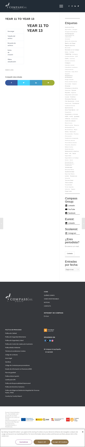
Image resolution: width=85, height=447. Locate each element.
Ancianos (67, 39)
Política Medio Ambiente (12, 347)
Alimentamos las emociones (69, 36)
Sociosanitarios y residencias (69, 164)
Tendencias (73, 176)
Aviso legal (8, 358)
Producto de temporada (71, 138)
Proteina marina (70, 140)
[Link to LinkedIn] (75, 6)
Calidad (71, 52)
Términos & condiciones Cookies (15, 351)
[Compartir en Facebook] (11, 82)
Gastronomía (69, 107)
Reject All (42, 442)
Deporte (67, 73)
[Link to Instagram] (72, 6)
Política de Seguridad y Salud (14, 340)
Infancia (67, 118)
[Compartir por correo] (48, 82)
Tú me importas (69, 187)
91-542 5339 (49, 352)
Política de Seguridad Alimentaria (15, 337)
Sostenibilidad (69, 171)
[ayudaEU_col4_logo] (57, 419)
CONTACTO (47, 306)
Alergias (74, 29)
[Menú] (60, 6)
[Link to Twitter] (78, 6)
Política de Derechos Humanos (14, 387)
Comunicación (69, 69)
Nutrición (73, 131)
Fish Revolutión (69, 101)
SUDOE (67, 176)
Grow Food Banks (70, 110)
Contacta (70, 253)
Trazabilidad (68, 184)
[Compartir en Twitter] (24, 82)
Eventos (72, 97)
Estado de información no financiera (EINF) (18, 369)
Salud (74, 153)
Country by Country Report (13, 396)
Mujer (75, 129)
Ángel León (68, 191)
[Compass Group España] (17, 6)
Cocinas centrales (70, 60)
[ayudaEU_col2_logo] (27, 419)
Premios (76, 133)
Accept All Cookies (59, 442)
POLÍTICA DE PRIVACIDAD (13, 330)
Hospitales (68, 112)
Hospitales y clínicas (71, 114)
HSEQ (66, 116)
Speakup (8, 362)
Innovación (74, 118)
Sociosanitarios (69, 162)
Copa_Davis (75, 71)
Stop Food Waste (70, 173)
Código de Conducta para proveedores (17, 365)
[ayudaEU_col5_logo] (72, 419)
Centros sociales (69, 56)
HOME (46, 292)
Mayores (76, 125)
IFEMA (71, 116)
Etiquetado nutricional (71, 94)
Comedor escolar (70, 65)
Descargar (10, 25)
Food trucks (68, 103)
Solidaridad (68, 167)
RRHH (66, 153)
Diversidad (68, 83)
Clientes (72, 58)
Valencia (67, 189)
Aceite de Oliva (69, 27)
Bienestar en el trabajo (72, 49)
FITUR (77, 101)
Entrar (46, 316)
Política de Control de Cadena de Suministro (19, 344)
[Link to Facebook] (68, 6)
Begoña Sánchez (70, 45)
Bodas (66, 52)
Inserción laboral (70, 120)
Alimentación (69, 34)
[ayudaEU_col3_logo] (42, 419)
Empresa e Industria (71, 88)
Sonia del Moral (69, 169)
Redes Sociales (69, 149)
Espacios (73, 92)
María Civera (68, 123)
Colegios (67, 63)
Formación (75, 103)
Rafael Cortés (69, 147)
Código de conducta (11, 355)
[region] (42, 438)
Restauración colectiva (72, 151)
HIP (77, 110)
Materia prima (69, 125)
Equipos (67, 92)
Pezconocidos (69, 133)
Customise (23, 442)
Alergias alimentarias (71, 31)
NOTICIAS (47, 302)
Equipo (74, 90)
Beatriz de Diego (70, 43)
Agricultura (68, 29)
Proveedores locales (71, 142)
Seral (71, 160)
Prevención (68, 136)
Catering (68, 54)
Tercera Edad (69, 180)
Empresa (67, 86)
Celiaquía (75, 54)
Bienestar (68, 47)
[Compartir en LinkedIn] (36, 82)
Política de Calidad (11, 333)
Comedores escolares (71, 67)
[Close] (82, 432)
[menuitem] (60, 6)
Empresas (68, 90)
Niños (67, 131)
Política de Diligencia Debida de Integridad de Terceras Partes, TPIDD (22, 391)
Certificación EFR (10, 380)
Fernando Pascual (70, 99)
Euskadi (67, 97)
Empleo (74, 83)
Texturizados (69, 182)
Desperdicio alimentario (69, 76)
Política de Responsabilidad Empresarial (17, 383)
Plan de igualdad (10, 372)
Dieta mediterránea (71, 81)
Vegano (73, 189)
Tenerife (67, 178)
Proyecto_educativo (70, 144)
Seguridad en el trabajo (72, 157)
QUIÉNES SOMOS (49, 295)
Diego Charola (69, 79)
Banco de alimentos (71, 41)
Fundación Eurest (70, 105)
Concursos (68, 71)
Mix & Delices (69, 129)
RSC (70, 153)
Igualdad (76, 116)
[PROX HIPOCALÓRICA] (1, 223)
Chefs (67, 58)
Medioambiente (70, 127)
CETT (76, 56)
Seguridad (68, 155)
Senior (67, 160)
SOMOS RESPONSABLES (51, 299)
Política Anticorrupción (12, 376)
